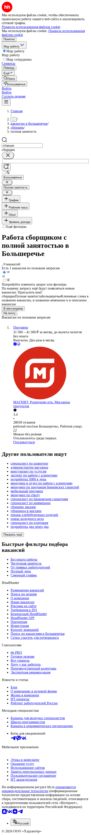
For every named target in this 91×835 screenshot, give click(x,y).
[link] (9, 78)
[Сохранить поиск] (6, 167)
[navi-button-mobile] (6, 102)
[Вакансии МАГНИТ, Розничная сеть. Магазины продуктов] (50, 373)
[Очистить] (8, 155)
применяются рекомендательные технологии (39, 789)
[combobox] (22, 145)
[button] (6, 88)
